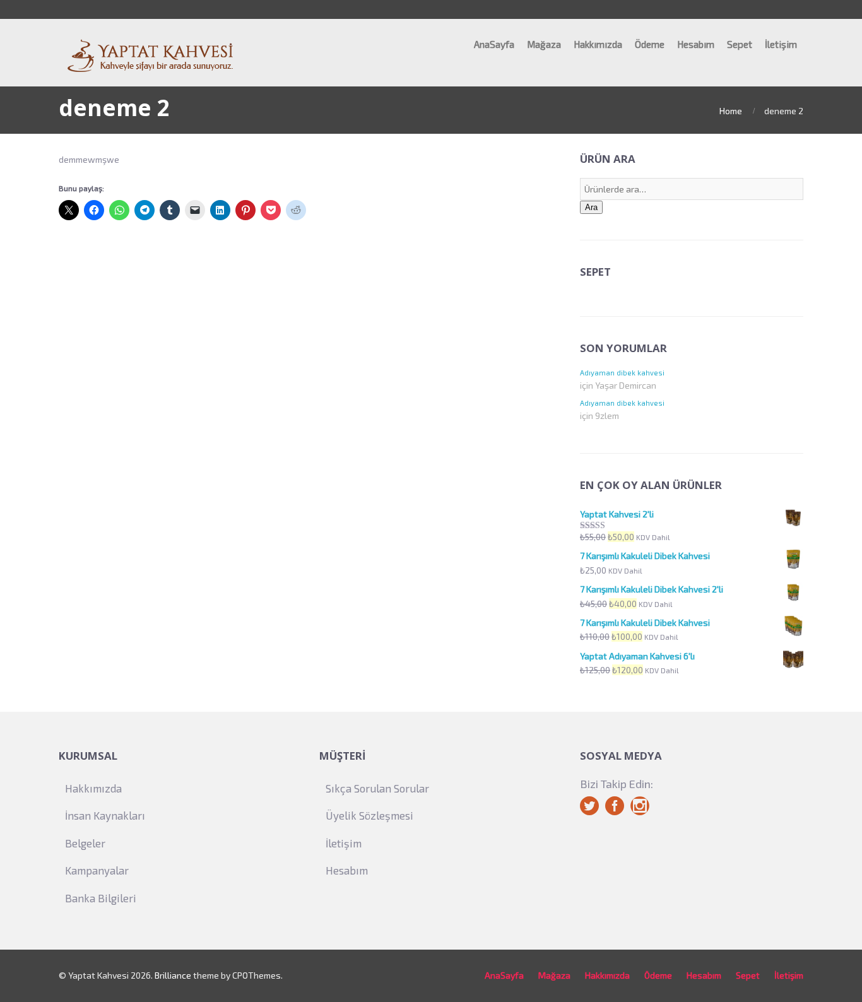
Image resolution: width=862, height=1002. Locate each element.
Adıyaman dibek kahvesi (622, 372)
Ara (591, 207)
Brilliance (173, 975)
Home (730, 110)
